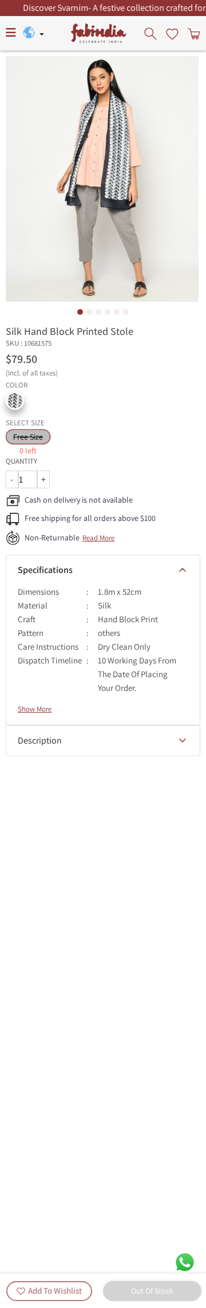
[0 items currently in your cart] (192, 33)
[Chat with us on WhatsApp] (184, 1261)
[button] (15, 401)
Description (40, 740)
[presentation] (151, 33)
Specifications (45, 570)
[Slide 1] (80, 312)
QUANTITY (21, 461)
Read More (98, 538)
